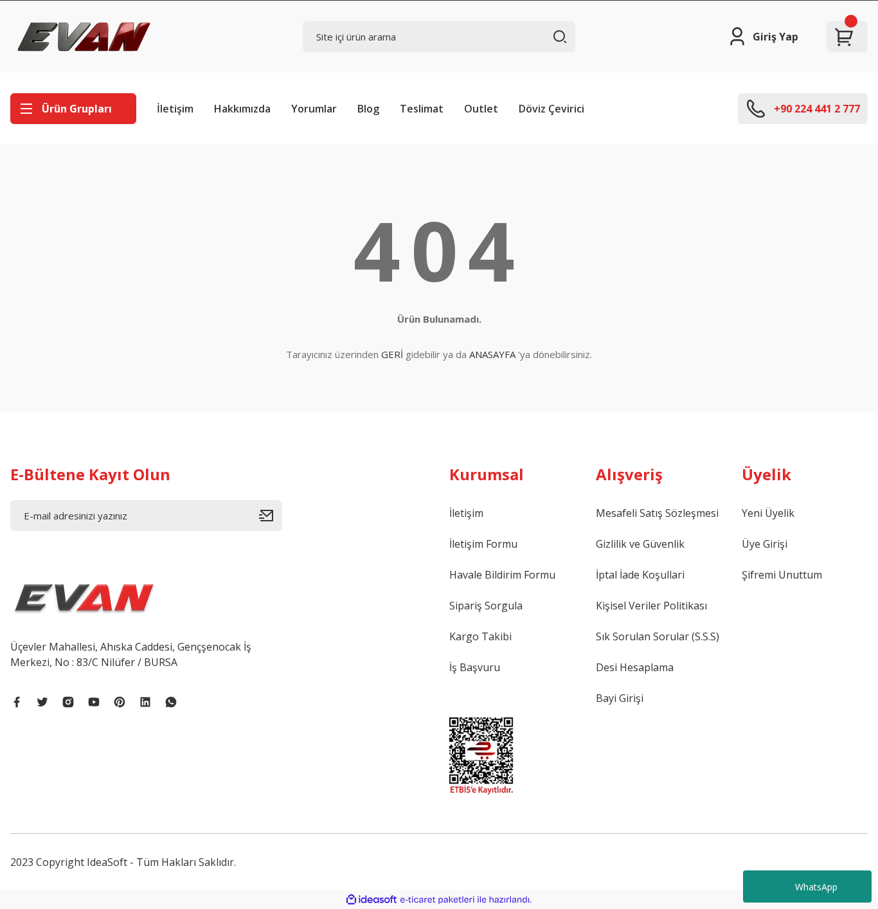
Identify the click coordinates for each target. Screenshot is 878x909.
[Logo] (84, 36)
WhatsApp (816, 887)
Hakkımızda (242, 109)
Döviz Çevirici (551, 109)
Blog (368, 109)
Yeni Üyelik (768, 513)
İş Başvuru (474, 667)
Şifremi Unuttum (782, 575)
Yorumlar (314, 109)
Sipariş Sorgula (486, 605)
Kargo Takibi (480, 636)
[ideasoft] (371, 900)
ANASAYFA (492, 354)
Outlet (481, 109)
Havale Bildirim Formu (502, 575)
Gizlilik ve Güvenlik (640, 544)
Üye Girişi (764, 544)
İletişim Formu (483, 544)
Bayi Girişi (619, 698)
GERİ (392, 354)
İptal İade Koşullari (640, 575)
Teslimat (421, 109)
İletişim (175, 109)
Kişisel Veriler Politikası (651, 605)
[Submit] (270, 515)
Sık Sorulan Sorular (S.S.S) (657, 636)
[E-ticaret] (437, 900)
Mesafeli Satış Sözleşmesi (657, 513)
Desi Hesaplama (635, 667)
